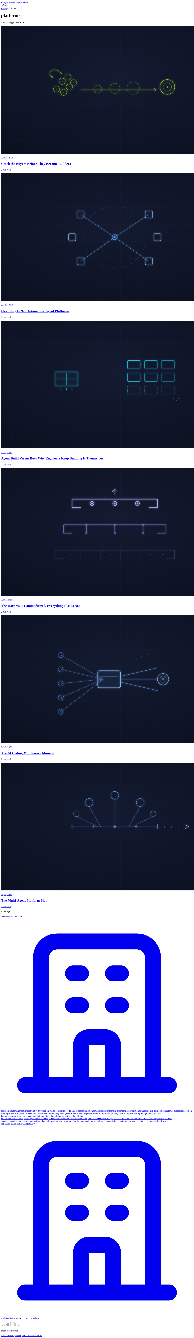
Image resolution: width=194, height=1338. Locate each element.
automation (16, 1111)
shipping (151, 1121)
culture (142, 1111)
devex (43, 1113)
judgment (47, 1116)
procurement (61, 1121)
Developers (20, 1335)
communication (86, 1111)
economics (51, 1113)
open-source (117, 1118)
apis (10, 916)
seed (145, 1121)
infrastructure (20, 1116)
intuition (39, 1116)
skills (157, 1121)
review (129, 1121)
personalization (13, 1121)
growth (142, 1113)
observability (106, 1118)
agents (4, 916)
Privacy (11, 1335)
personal (160, 1118)
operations (143, 1118)
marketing (65, 1118)
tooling (10, 1318)
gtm (147, 1113)
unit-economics (23, 1318)
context (106, 1111)
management (48, 1118)
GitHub (38, 1335)
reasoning (97, 1121)
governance (133, 1113)
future (114, 1113)
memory (85, 1118)
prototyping (79, 1121)
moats (91, 1118)
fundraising (107, 1113)
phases (23, 1121)
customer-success (173, 1111)
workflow (34, 1318)
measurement (75, 1118)
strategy (31, 1123)
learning (28, 1118)
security (139, 1121)
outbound (152, 1118)
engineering (61, 1113)
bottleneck (25, 1111)
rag (92, 1121)
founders (98, 1113)
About (25, 2)
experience (89, 1113)
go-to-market (122, 1113)
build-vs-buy (36, 1111)
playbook (45, 1121)
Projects (19, 2)
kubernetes (10, 1118)
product (70, 1121)
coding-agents (72, 1111)
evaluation (79, 1113)
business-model (48, 1111)
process (52, 1121)
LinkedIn (31, 1335)
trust (15, 1318)
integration (30, 1116)
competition (98, 1111)
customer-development (155, 1111)
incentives (9, 1116)
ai (7, 916)
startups (15, 1123)
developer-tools (34, 1113)
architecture (17, 916)
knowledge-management (62, 1116)
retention (122, 1121)
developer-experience (17, 1113)
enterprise (70, 1113)
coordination (133, 1111)
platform (37, 1121)
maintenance (37, 1118)
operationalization (131, 1118)
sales (134, 1121)
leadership (20, 1118)
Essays (4, 2)
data (182, 1111)
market (57, 1118)
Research (11, 2)
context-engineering (119, 1111)
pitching (30, 1121)
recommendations (110, 1121)
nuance (97, 1118)
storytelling (23, 1123)
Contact (4, 1335)
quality (88, 1121)
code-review (60, 1111)
